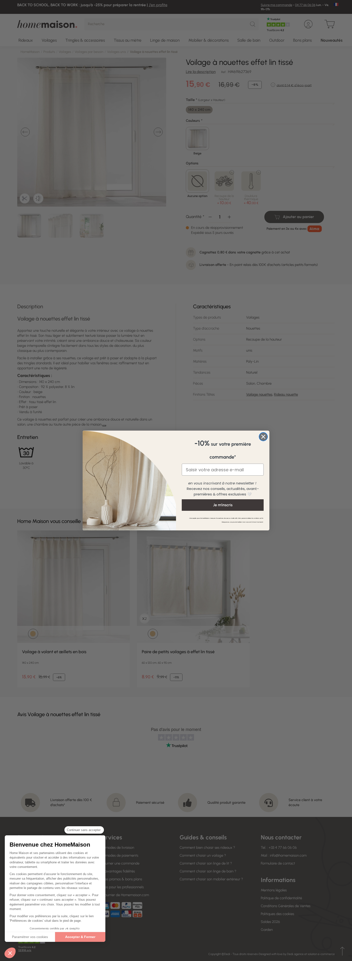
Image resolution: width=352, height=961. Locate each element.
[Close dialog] (263, 437)
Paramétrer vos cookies (30, 937)
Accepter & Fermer (80, 937)
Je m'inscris (223, 505)
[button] (10, 953)
